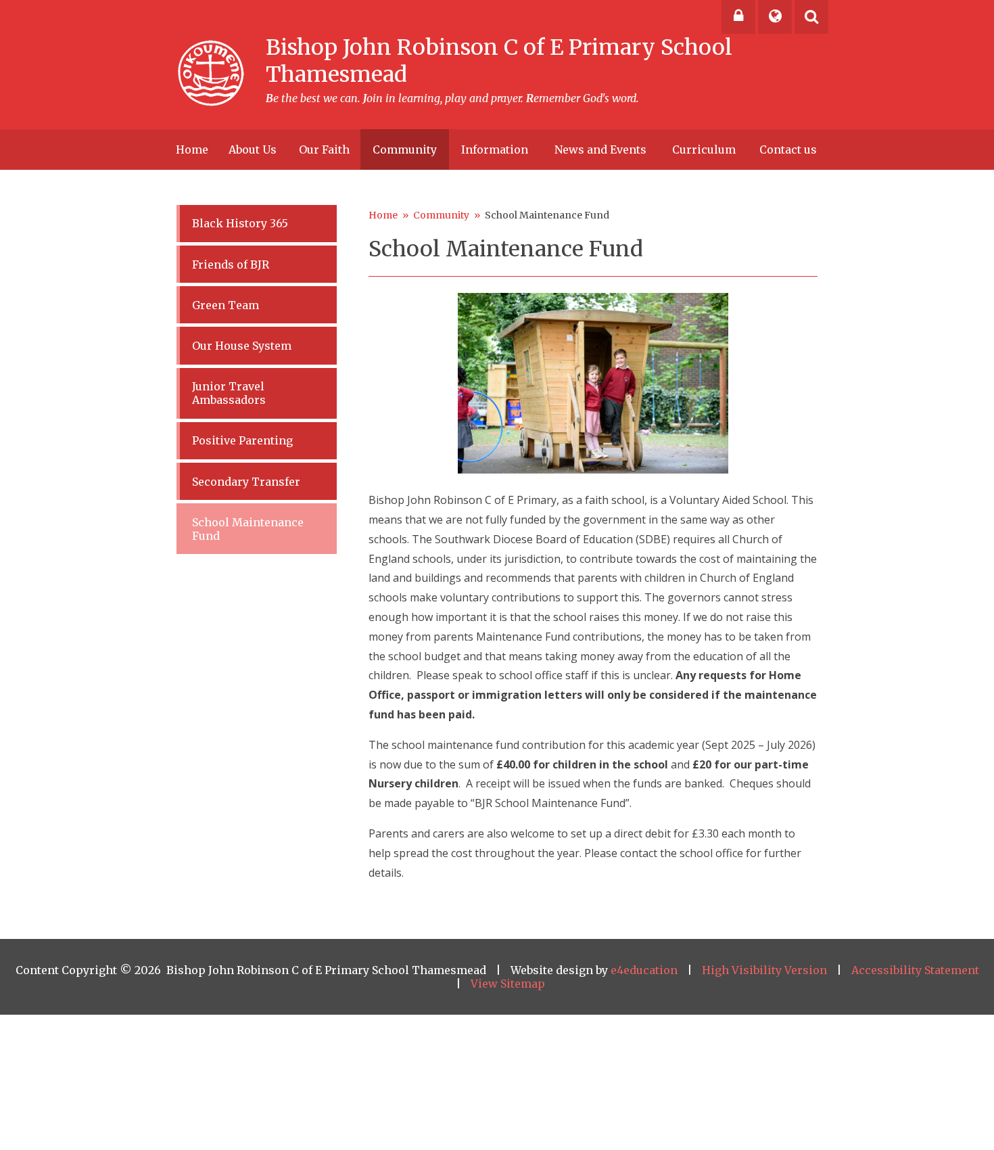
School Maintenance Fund (547, 215)
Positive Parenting (242, 440)
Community (441, 215)
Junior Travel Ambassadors (229, 393)
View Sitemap (508, 983)
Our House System (241, 345)
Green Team (225, 305)
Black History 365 (240, 223)
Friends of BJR (230, 264)
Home (383, 215)
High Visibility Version (764, 970)
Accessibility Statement (915, 970)
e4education (644, 970)
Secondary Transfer (246, 481)
